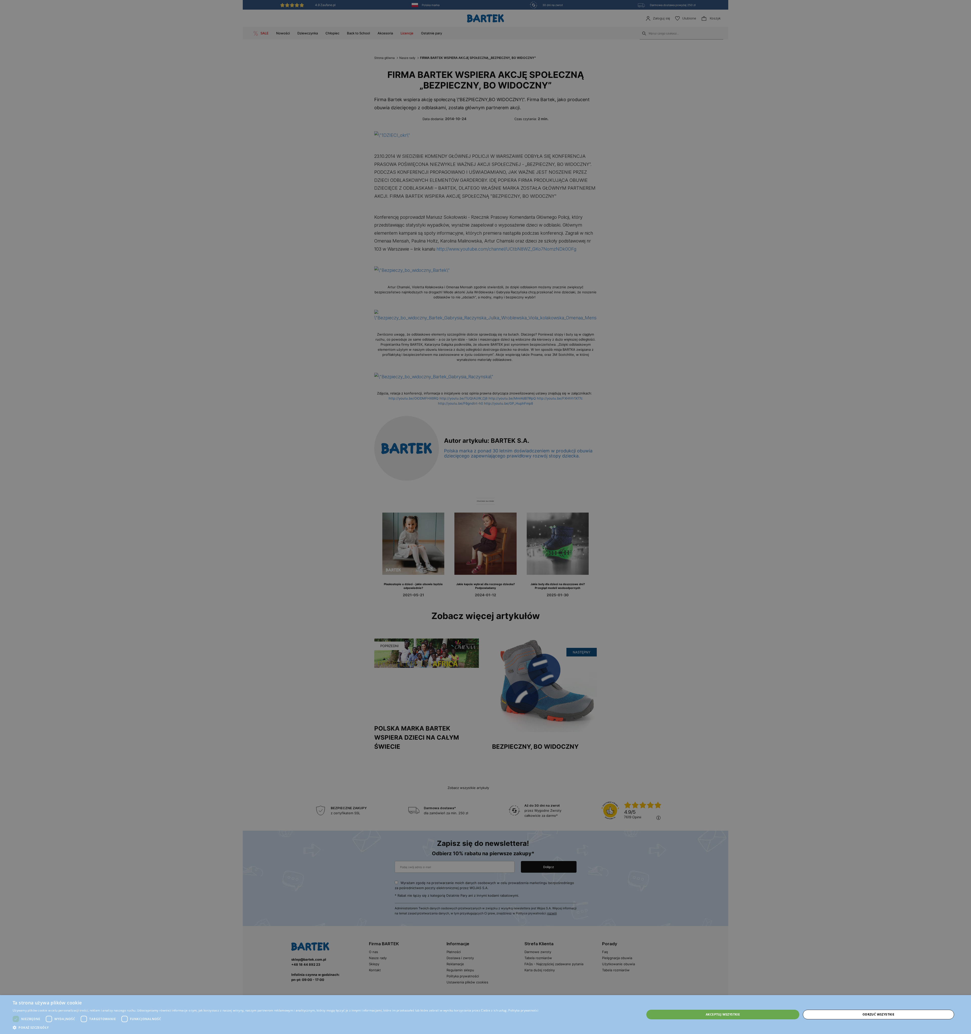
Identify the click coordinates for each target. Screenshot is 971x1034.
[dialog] (485, 517)
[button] (275, 1027)
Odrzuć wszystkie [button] (878, 1014)
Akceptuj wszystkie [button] (723, 1014)
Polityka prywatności (523, 1010)
